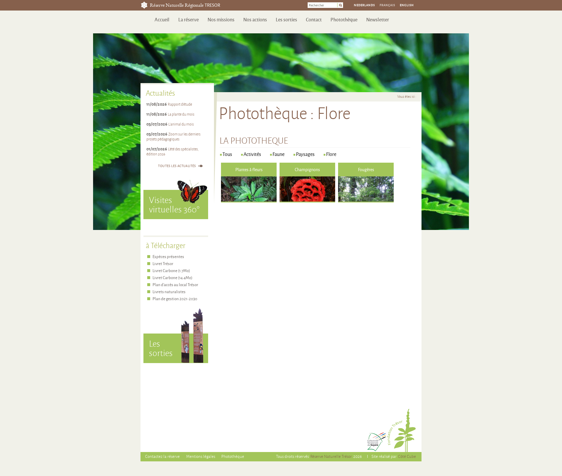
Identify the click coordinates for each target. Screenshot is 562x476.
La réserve (188, 19)
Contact (314, 19)
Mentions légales (200, 456)
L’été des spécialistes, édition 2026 (172, 151)
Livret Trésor (163, 263)
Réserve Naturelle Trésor (331, 456)
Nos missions (221, 19)
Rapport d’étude (180, 104)
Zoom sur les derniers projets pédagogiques (173, 136)
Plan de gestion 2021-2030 (175, 298)
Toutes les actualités (177, 166)
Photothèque (343, 19)
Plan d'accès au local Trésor (175, 284)
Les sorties (286, 19)
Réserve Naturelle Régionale (185, 5)
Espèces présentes (168, 256)
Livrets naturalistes (169, 291)
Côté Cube (407, 456)
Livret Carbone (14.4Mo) (172, 277)
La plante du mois (181, 114)
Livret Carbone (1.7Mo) (171, 270)
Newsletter (377, 19)
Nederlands (364, 5)
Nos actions (255, 19)
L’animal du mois (181, 124)
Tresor (144, 5)
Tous (227, 154)
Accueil (162, 19)
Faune (279, 154)
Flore (331, 154)
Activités (252, 154)
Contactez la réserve (162, 456)
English (407, 5)
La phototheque (254, 140)
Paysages (305, 154)
